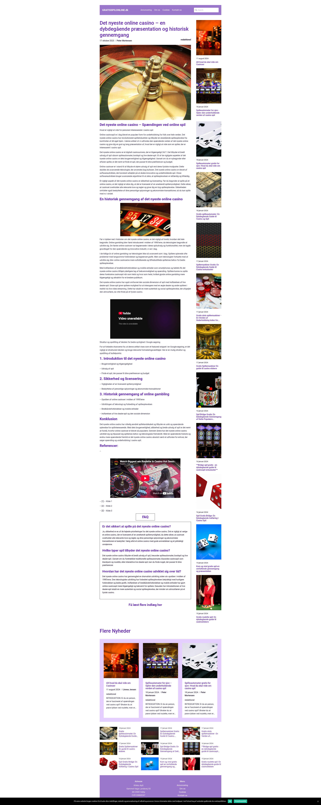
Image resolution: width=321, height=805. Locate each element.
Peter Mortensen (124, 40)
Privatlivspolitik (240, 801)
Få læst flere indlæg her (145, 605)
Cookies (166, 10)
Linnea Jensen (129, 689)
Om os (157, 10)
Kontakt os (177, 10)
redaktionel (186, 39)
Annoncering (146, 10)
